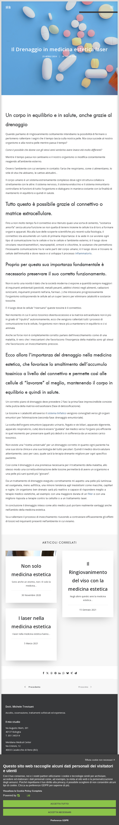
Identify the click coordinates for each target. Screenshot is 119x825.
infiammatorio (83, 253)
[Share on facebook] (43, 673)
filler (90, 493)
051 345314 (14, 735)
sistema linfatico (56, 413)
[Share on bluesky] (67, 673)
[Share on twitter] (47, 673)
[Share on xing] (71, 673)
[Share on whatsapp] (63, 673)
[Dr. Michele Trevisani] (8, 7)
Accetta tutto (60, 804)
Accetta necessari (59, 812)
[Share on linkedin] (59, 673)
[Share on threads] (51, 673)
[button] (112, 7)
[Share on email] (75, 673)
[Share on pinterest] (55, 673)
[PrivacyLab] (23, 795)
